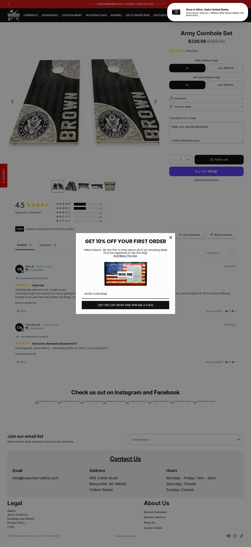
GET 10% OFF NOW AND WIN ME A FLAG (125, 305)
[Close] (170, 237)
